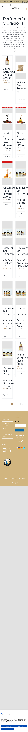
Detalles (9, 87)
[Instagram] (19, 441)
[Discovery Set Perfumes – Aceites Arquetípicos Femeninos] (7, 293)
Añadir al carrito (19, 100)
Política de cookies (6, 430)
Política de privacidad (6, 424)
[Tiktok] (22, 441)
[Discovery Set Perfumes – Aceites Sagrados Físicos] (7, 353)
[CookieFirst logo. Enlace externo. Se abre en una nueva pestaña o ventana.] (1, 713)
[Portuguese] (26, 2)
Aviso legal (6, 419)
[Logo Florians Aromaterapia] (14, 4)
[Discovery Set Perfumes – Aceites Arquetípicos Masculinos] (21, 233)
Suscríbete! (19, 430)
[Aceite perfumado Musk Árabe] (21, 346)
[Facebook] (16, 441)
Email (17, 422)
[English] (23, 2)
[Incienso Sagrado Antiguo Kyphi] (21, 67)
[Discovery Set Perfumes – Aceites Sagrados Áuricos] (21, 293)
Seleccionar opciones (5, 88)
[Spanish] (22, 2)
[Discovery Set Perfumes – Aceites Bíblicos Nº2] (21, 173)
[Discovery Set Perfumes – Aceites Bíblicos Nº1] (7, 233)
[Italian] (25, 2)
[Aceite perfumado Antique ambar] (7, 61)
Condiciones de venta (7, 435)
